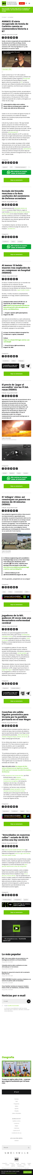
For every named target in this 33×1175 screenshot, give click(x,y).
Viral (17, 1101)
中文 (25, 1165)
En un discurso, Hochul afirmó (15, 875)
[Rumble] (8, 1153)
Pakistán (21, 361)
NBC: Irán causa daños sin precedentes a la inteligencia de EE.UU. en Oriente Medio (15, 959)
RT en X (16, 1092)
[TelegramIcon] (16, 1153)
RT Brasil (12, 1163)
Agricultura (5, 811)
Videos (16, 1106)
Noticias (16, 1099)
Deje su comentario (16, 180)
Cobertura (16, 1128)
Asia (4, 592)
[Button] (26, 3)
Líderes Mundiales (16, 1113)
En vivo (22, 3)
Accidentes (6, 361)
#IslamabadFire (18, 305)
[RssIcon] (25, 1153)
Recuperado (26, 78)
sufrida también (21, 653)
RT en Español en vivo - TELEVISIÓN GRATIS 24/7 (14, 940)
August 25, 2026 (21, 575)
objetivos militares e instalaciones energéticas (14, 780)
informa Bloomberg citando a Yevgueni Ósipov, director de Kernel (15, 736)
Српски (13, 1165)
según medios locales (23, 290)
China (10, 592)
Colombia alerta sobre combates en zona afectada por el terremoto (14, 966)
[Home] (4, 3)
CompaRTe (4, 1163)
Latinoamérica (27, 149)
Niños (13, 361)
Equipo (16, 1126)
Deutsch (23, 1163)
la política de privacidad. (13, 1005)
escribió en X (11, 229)
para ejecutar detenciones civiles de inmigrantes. (14, 865)
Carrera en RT (16, 1130)
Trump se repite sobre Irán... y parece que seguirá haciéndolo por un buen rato (16, 1081)
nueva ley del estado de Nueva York (15, 850)
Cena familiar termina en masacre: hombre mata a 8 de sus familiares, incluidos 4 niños (15, 987)
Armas (4, 473)
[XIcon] (14, 1153)
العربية (17, 1163)
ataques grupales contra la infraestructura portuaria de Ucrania (14, 790)
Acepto (11, 1005)
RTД (29, 1165)
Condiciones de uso (16, 1133)
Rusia (13, 241)
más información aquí (11, 1173)
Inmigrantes (18, 899)
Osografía (8, 1057)
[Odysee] (11, 1153)
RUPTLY (13, 1166)
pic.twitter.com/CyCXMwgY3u (16, 568)
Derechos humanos (20, 167)
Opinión (16, 1108)
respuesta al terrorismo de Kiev (14, 775)
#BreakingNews (21, 307)
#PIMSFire (9, 305)
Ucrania (20, 241)
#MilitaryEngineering (21, 567)
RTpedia (16, 1111)
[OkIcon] (22, 1153)
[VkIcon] (5, 1153)
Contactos (16, 1123)
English (29, 1163)
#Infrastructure (8, 567)
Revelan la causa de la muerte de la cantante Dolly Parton (16, 973)
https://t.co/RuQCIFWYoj (11, 340)
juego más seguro (7, 670)
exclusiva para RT (13, 132)
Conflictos (5, 241)
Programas (16, 1104)
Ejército (5, 167)
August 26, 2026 (8, 315)
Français (7, 1165)
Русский (19, 1165)
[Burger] (29, 3)
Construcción (18, 592)
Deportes (5, 688)
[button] (16, 59)
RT (22, 82)
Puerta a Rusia (20, 1166)
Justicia (26, 899)
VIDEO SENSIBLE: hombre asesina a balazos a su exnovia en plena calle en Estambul (16, 980)
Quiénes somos (16, 1121)
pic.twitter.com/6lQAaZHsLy (16, 308)
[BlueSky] (19, 1153)
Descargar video (7, 69)
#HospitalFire (11, 307)
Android (16, 1140)
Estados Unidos (15, 688)
